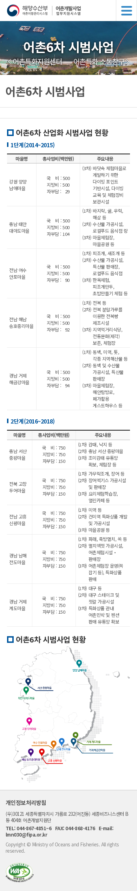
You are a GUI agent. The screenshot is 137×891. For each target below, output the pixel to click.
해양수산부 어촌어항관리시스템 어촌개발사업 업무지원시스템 (72, 11)
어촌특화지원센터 (37, 61)
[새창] (20, 880)
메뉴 (126, 10)
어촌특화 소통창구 (99, 61)
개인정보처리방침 (26, 802)
